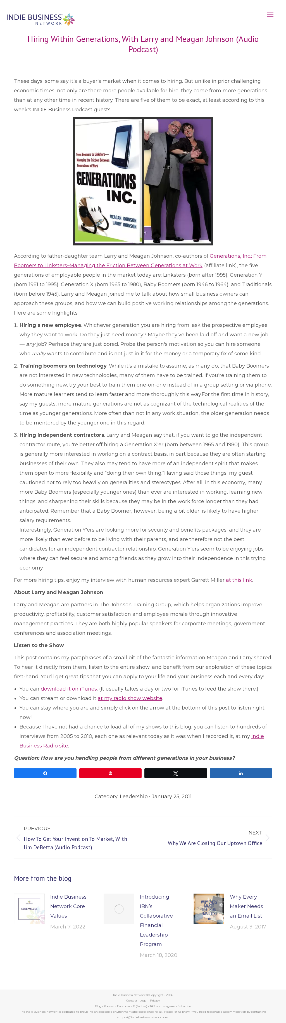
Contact (131, 1000)
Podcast (109, 1006)
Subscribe (184, 1006)
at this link (239, 580)
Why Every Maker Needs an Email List (246, 906)
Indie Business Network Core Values (68, 906)
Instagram (168, 1006)
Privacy (155, 1000)
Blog (98, 1006)
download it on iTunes (69, 689)
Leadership (134, 796)
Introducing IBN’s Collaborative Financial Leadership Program (156, 920)
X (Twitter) (140, 1006)
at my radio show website (130, 698)
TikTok (154, 1006)
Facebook (123, 1006)
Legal (143, 1000)
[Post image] (29, 909)
